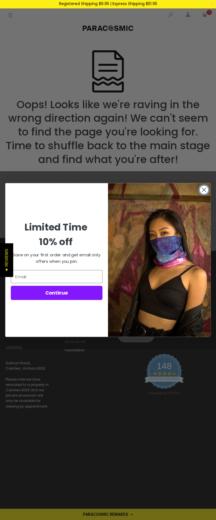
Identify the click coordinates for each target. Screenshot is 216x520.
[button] (6, 260)
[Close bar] (212, 3)
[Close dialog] (204, 190)
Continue (56, 293)
